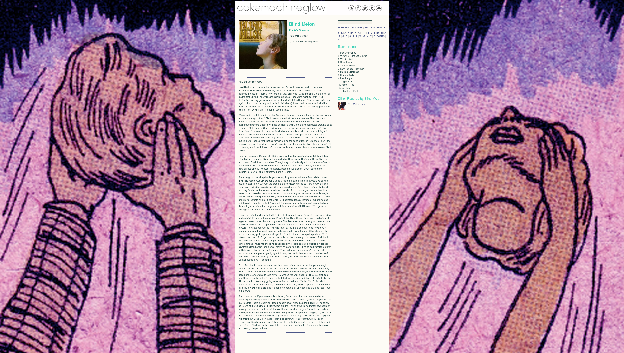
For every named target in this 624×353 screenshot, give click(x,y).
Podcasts (357, 27)
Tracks (381, 27)
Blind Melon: (356, 104)
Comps (381, 36)
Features (343, 27)
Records (369, 27)
